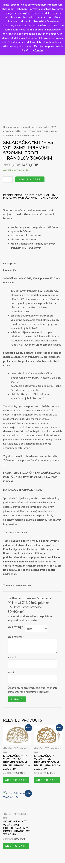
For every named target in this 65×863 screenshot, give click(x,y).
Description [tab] (9, 263)
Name (12, 657)
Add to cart (30, 179)
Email (12, 672)
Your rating (16, 627)
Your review (16, 637)
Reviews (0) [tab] (10, 270)
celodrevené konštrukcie (24, 127)
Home (6, 127)
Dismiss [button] (39, 50)
